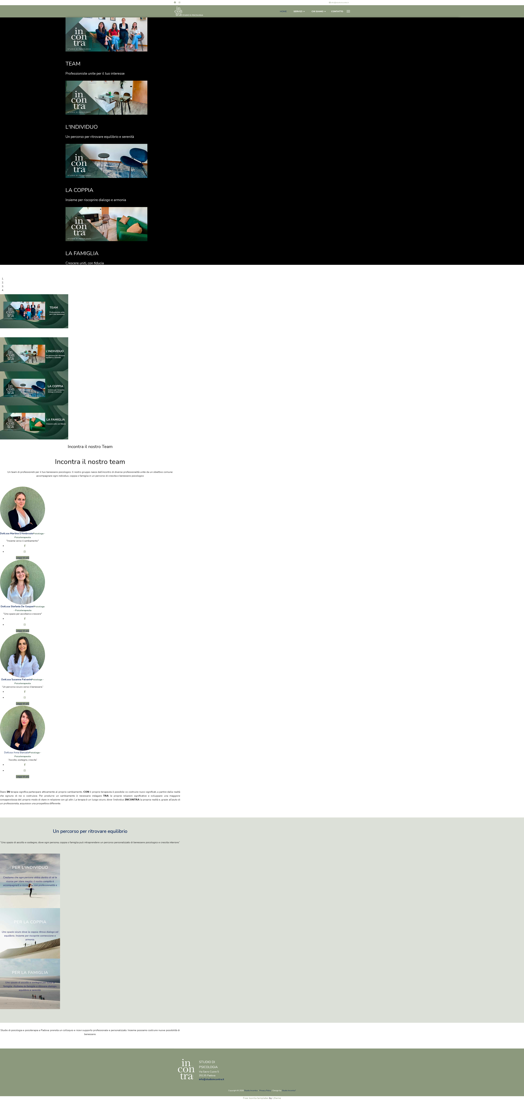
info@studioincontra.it (340, 2)
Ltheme (277, 1098)
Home (283, 11)
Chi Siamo (317, 11)
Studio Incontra (250, 1090)
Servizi (298, 11)
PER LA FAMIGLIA (30, 972)
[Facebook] (175, 2)
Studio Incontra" (289, 1090)
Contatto (337, 11)
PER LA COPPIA (30, 922)
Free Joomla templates (255, 1098)
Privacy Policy (265, 1090)
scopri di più (30, 894)
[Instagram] (179, 2)
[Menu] (348, 11)
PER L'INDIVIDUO (30, 867)
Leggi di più (22, 557)
